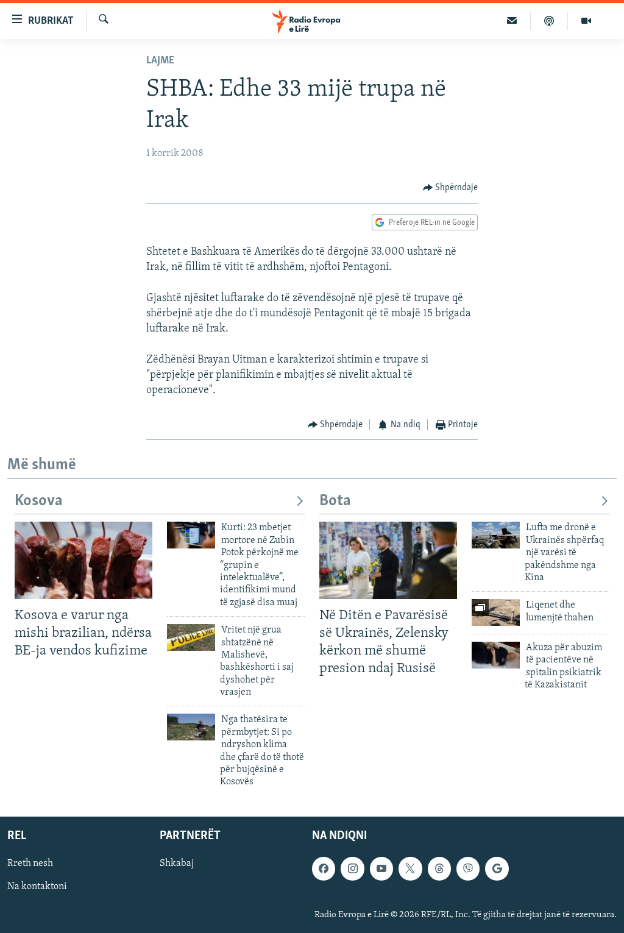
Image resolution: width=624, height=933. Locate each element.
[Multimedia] (586, 20)
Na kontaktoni (37, 887)
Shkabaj (177, 863)
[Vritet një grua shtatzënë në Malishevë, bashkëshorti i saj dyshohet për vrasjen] (191, 637)
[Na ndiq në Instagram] (352, 868)
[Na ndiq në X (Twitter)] (410, 868)
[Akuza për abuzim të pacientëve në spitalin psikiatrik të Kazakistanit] (496, 655)
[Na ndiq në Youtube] (381, 868)
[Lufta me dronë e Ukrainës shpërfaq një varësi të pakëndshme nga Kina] (496, 535)
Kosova (39, 501)
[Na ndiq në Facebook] (323, 868)
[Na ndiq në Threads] (439, 868)
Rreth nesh (30, 863)
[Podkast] (549, 20)
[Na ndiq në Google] (496, 868)
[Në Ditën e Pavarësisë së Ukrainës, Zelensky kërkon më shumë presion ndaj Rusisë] (388, 560)
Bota (335, 501)
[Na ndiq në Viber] (468, 868)
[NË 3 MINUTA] (512, 20)
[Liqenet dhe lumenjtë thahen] (496, 612)
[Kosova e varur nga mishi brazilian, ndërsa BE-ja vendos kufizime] (83, 560)
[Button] (450, 188)
